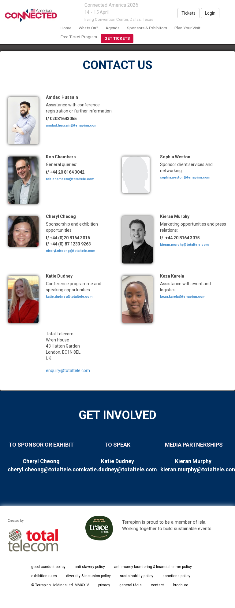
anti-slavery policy (90, 567)
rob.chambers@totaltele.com (70, 179)
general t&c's (130, 585)
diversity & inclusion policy (88, 576)
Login (210, 13)
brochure (180, 585)
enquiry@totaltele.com (68, 370)
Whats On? (88, 28)
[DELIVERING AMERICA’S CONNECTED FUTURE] (28, 15)
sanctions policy (176, 576)
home (66, 28)
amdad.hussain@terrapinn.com (71, 125)
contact (157, 585)
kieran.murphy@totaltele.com (184, 245)
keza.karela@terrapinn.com (182, 297)
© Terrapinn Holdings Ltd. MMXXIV (60, 585)
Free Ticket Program (79, 37)
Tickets (188, 13)
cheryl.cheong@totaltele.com (70, 251)
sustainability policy (136, 576)
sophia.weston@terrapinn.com (185, 177)
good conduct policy (48, 567)
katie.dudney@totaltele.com (69, 297)
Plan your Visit (187, 28)
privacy (104, 585)
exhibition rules (44, 576)
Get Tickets (117, 38)
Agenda (113, 28)
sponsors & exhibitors (147, 28)
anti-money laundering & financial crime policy (153, 567)
